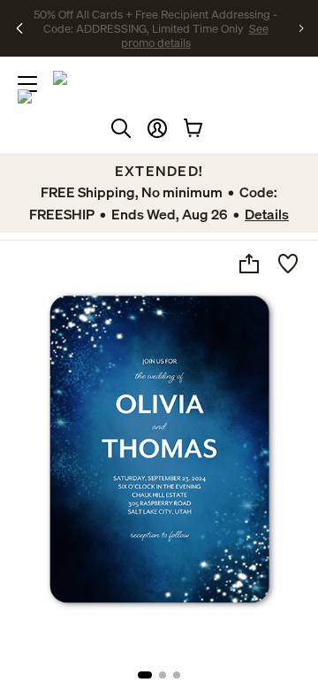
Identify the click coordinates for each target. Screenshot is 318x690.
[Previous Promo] (20, 28)
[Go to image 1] (145, 674)
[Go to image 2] (162, 674)
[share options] (249, 264)
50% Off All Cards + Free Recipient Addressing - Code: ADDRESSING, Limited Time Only (155, 21)
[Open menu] (27, 84)
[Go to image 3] (176, 674)
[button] (157, 128)
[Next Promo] (301, 28)
